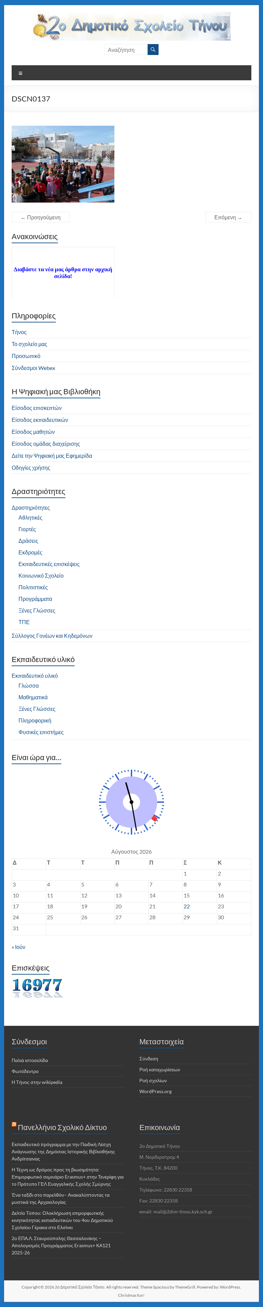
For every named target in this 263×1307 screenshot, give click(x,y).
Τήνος (19, 332)
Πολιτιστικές (33, 587)
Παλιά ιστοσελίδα (30, 1060)
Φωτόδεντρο (25, 1071)
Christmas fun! (131, 1295)
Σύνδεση (148, 1058)
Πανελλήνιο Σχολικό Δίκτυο (62, 1127)
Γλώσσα (28, 685)
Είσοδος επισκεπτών (37, 407)
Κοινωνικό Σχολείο (41, 575)
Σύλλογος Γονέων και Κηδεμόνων (52, 635)
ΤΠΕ (24, 622)
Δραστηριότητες (31, 507)
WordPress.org (155, 1091)
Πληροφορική (34, 720)
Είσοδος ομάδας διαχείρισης (46, 443)
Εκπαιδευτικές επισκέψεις (49, 564)
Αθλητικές (30, 517)
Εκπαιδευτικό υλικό (35, 675)
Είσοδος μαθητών (33, 431)
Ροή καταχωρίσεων (159, 1069)
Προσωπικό (26, 356)
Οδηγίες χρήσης (31, 467)
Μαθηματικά (33, 697)
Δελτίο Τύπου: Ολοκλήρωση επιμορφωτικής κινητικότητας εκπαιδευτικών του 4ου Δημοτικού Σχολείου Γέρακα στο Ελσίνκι (62, 1220)
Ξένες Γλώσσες (36, 610)
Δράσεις (28, 540)
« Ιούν (18, 947)
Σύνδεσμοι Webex (33, 367)
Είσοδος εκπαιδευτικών (40, 419)
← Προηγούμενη (41, 217)
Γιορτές (27, 529)
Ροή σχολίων (153, 1080)
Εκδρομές (30, 552)
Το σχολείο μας (29, 344)
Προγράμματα (35, 598)
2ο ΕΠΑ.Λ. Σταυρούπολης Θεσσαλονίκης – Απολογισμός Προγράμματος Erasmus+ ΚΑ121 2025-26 (61, 1245)
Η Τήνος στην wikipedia (37, 1082)
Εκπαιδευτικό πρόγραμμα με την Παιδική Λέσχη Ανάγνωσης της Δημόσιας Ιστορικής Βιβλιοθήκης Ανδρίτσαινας (63, 1151)
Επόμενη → (228, 217)
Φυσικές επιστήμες (41, 732)
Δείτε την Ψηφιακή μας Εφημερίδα (52, 455)
